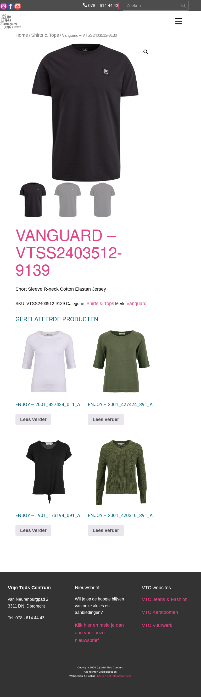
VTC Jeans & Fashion (165, 599)
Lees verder (33, 419)
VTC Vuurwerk (157, 625)
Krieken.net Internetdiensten (114, 675)
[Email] (17, 6)
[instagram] (3, 6)
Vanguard (136, 303)
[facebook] (10, 6)
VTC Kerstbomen (160, 612)
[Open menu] (178, 21)
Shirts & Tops (45, 35)
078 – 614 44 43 (102, 5)
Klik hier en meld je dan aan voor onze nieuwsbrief (99, 632)
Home (21, 35)
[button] (145, 52)
